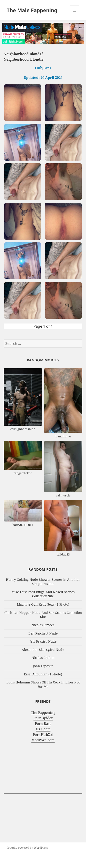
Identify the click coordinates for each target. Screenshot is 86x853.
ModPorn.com (43, 740)
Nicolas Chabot (43, 657)
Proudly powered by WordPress (27, 848)
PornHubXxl (43, 734)
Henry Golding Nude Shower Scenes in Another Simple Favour (43, 581)
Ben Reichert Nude (43, 633)
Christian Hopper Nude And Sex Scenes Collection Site (43, 614)
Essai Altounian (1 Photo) (43, 674)
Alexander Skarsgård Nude (43, 649)
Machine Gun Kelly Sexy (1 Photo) (43, 604)
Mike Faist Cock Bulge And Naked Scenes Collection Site (43, 594)
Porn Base (43, 723)
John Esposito (43, 666)
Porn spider (43, 718)
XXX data (43, 729)
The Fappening (43, 712)
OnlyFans (43, 68)
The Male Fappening (32, 10)
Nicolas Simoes (43, 625)
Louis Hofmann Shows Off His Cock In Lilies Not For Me (43, 684)
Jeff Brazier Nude (43, 641)
